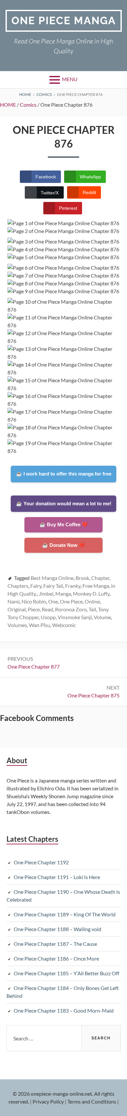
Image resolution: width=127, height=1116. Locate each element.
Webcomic (64, 625)
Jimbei (46, 593)
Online (92, 601)
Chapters (17, 586)
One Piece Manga (63, 20)
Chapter (100, 578)
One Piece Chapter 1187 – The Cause (55, 944)
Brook (82, 578)
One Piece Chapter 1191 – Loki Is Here (57, 877)
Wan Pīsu (39, 625)
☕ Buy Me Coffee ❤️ (63, 524)
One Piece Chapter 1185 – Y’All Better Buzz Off (66, 973)
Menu (70, 79)
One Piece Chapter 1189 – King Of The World (65, 914)
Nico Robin (33, 601)
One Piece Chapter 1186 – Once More (56, 958)
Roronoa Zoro (71, 609)
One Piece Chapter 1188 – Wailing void (57, 929)
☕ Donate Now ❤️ (63, 545)
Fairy (35, 586)
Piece (34, 609)
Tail (92, 609)
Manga (63, 593)
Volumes (17, 625)
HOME (8, 104)
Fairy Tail (53, 586)
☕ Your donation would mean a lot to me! (63, 503)
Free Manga (95, 586)
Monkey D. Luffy (91, 593)
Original (16, 609)
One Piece (71, 601)
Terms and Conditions (91, 1101)
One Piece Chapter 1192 (41, 862)
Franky (72, 586)
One (53, 601)
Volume (102, 617)
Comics (28, 104)
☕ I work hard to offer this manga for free (63, 474)
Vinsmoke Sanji (75, 617)
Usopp (48, 617)
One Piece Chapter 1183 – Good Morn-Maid (64, 1010)
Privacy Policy (48, 1101)
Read (47, 609)
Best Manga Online (52, 578)
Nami (13, 601)
